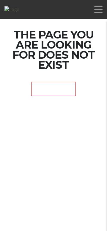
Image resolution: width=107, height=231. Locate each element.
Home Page (53, 89)
